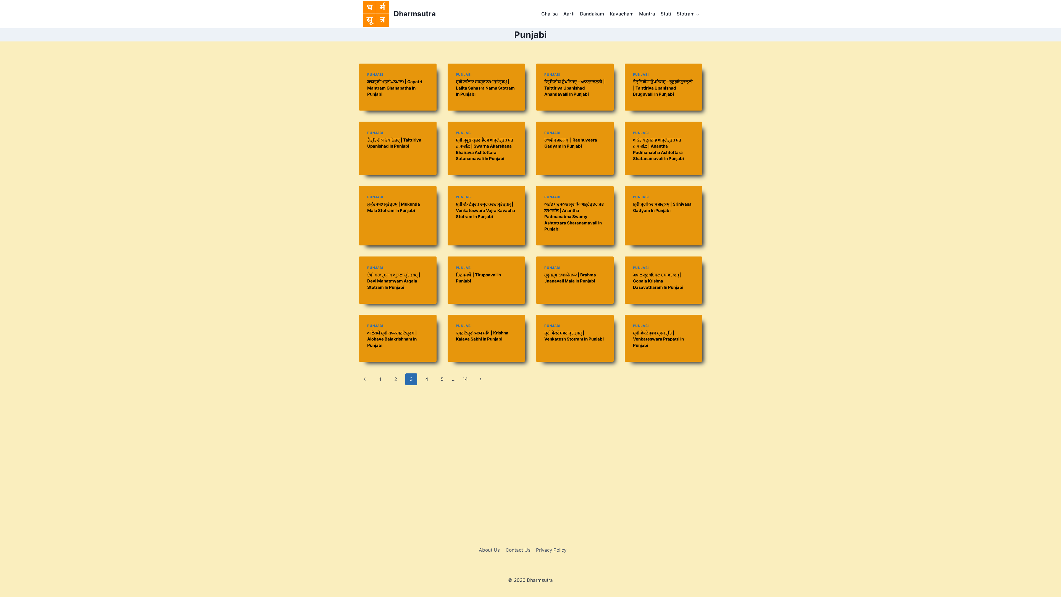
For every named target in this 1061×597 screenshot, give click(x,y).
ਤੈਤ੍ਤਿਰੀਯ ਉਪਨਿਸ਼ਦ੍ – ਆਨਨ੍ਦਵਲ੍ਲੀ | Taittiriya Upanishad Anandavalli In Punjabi (574, 88)
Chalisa (549, 14)
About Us (489, 550)
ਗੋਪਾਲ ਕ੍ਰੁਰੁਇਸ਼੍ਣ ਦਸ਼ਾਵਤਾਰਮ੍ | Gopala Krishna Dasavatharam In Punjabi (658, 281)
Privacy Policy (551, 550)
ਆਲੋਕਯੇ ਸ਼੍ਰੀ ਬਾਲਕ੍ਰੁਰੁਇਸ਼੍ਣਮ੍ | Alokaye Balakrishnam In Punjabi (392, 339)
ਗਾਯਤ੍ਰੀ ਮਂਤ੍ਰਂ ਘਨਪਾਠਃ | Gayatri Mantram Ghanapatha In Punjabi (394, 88)
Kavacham (622, 14)
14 (465, 379)
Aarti (568, 14)
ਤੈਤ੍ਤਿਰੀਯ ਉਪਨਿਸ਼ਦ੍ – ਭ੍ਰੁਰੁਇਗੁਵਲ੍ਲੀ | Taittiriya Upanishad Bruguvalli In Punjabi (663, 88)
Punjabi (375, 74)
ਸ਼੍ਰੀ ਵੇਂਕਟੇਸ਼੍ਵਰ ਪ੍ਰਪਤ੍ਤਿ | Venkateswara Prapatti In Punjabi (658, 339)
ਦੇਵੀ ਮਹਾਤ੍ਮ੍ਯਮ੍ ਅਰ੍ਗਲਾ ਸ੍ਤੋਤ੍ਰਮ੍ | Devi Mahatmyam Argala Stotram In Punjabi (393, 281)
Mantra (647, 14)
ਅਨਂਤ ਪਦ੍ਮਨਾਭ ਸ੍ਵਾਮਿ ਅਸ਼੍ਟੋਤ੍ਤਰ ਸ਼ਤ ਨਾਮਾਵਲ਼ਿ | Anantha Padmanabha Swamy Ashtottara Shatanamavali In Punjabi (574, 216)
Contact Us (518, 550)
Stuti (666, 14)
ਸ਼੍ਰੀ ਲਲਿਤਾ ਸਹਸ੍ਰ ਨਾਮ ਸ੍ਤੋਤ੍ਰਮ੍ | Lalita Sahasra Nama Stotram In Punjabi (485, 88)
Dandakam (592, 14)
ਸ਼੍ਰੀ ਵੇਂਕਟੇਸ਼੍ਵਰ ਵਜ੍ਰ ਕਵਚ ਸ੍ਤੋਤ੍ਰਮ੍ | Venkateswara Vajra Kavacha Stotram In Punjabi (485, 210)
